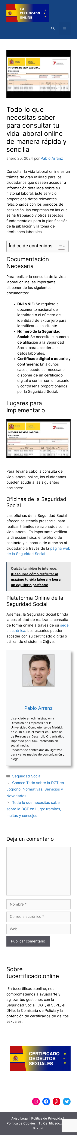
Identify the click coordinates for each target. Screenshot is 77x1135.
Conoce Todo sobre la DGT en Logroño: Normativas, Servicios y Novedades (35, 789)
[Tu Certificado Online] (27, 13)
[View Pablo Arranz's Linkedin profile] (38, 695)
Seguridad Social (26, 776)
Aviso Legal (19, 1118)
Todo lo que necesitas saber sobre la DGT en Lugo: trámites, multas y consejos (33, 809)
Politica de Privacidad (47, 1118)
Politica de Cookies (21, 1123)
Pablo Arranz (38, 708)
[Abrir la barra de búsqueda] (53, 28)
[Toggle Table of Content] (59, 246)
